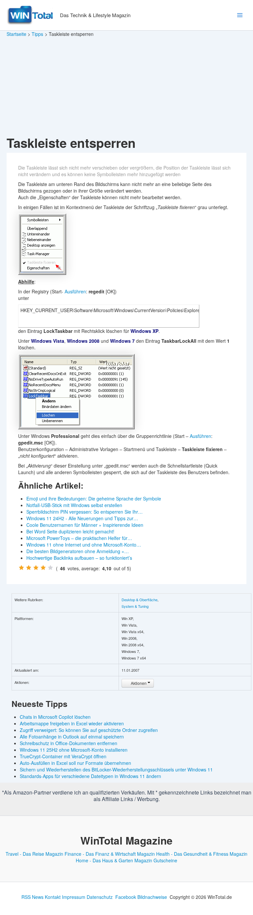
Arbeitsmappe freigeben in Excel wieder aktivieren (72, 723)
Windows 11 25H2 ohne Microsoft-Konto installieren (73, 749)
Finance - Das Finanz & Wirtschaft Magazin (110, 853)
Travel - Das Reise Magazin (34, 853)
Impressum (73, 897)
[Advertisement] (126, 87)
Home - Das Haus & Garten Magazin (114, 860)
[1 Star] (21, 567)
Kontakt (53, 897)
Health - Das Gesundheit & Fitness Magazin (201, 853)
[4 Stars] (43, 567)
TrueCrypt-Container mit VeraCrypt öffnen (63, 756)
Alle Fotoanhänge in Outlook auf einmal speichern (72, 736)
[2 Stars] (28, 567)
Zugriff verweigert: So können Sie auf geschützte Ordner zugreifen (89, 730)
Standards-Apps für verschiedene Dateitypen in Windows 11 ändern (90, 776)
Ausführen (75, 291)
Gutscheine (165, 860)
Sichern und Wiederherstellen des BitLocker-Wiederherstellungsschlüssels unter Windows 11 (116, 769)
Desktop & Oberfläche (139, 599)
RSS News (32, 897)
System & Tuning (135, 606)
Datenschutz (100, 897)
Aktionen (139, 683)
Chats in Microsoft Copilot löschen (55, 716)
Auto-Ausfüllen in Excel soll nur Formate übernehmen (75, 763)
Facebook (125, 897)
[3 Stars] (36, 567)
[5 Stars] (50, 567)
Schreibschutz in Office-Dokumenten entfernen (68, 743)
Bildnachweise (152, 897)
